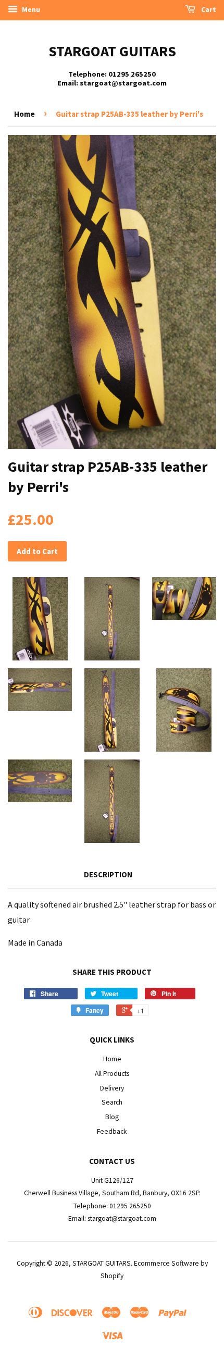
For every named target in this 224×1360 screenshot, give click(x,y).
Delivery (112, 1088)
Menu (30, 9)
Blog (112, 1116)
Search (112, 1102)
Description (108, 874)
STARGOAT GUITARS (112, 51)
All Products (112, 1073)
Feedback (112, 1131)
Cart (208, 9)
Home (24, 114)
